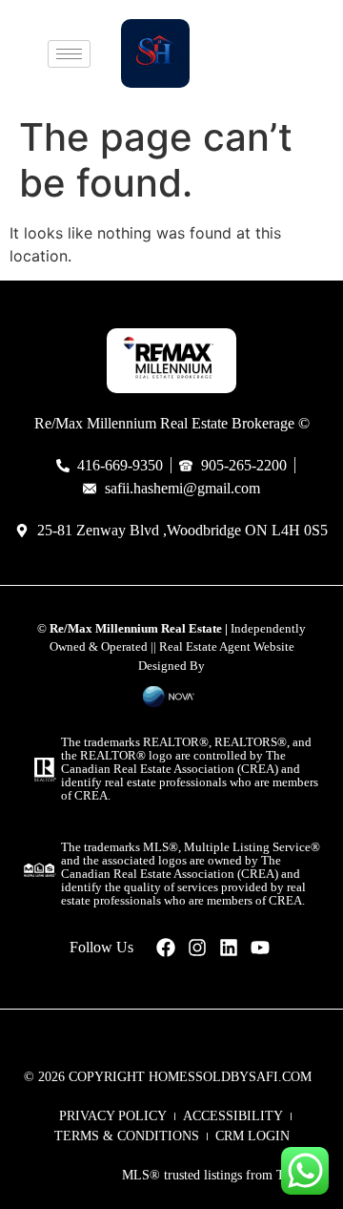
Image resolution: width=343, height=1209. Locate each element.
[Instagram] (197, 947)
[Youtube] (260, 947)
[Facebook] (165, 947)
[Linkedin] (228, 947)
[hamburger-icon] (69, 54)
